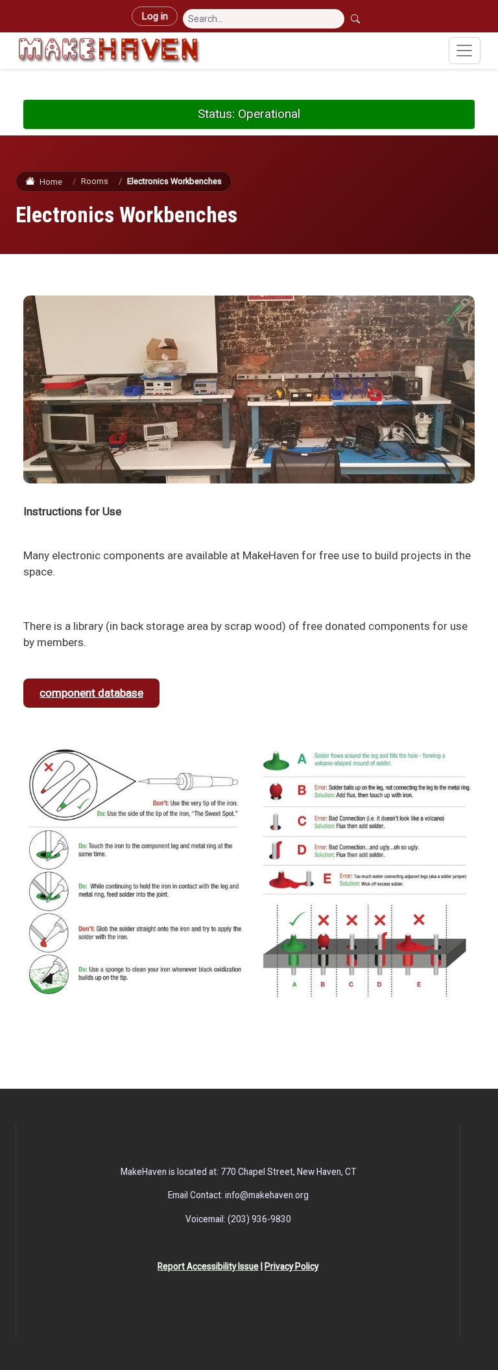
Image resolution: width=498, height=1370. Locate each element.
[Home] (109, 50)
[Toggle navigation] (465, 50)
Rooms (94, 181)
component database (91, 692)
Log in (154, 16)
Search (356, 19)
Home (51, 182)
